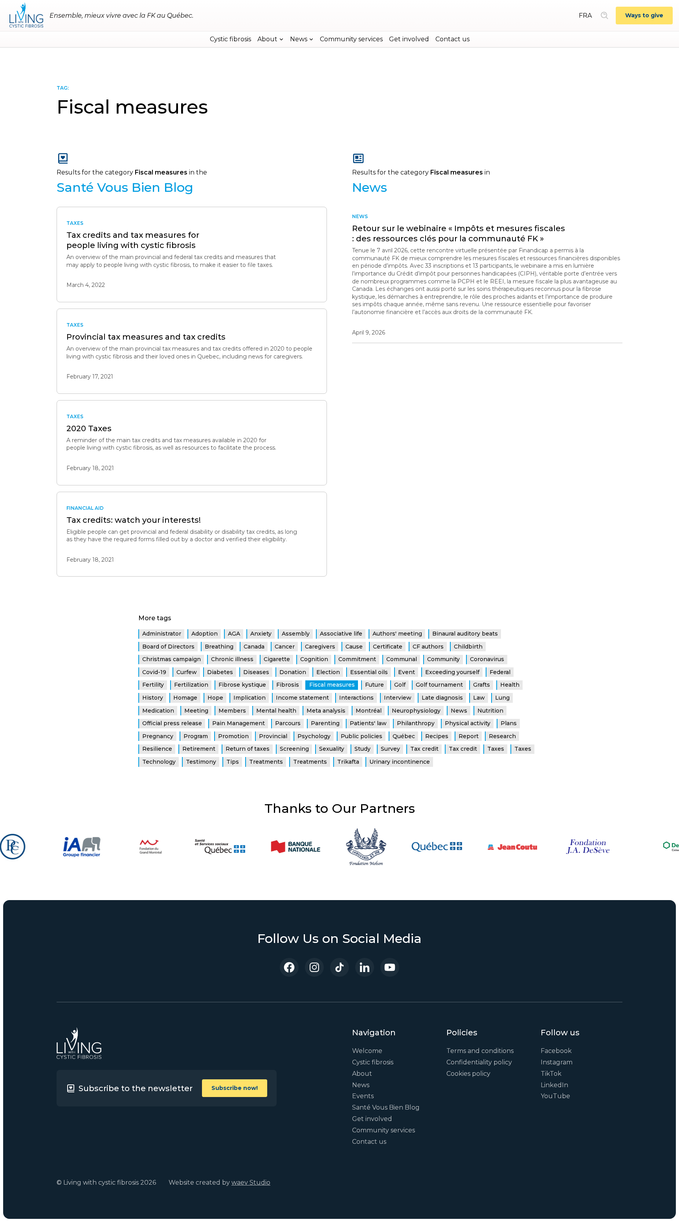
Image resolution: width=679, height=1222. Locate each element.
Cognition (314, 659)
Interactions (356, 697)
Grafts (481, 684)
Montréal (369, 710)
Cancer (285, 646)
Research (502, 736)
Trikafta (348, 761)
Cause (354, 646)
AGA (234, 633)
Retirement (198, 748)
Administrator (161, 633)
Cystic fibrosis (230, 39)
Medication (158, 710)
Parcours (288, 723)
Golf (400, 684)
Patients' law (368, 723)
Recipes (436, 736)
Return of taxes (248, 748)
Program (196, 736)
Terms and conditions (480, 1051)
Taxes (495, 748)
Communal (401, 659)
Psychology (313, 736)
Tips (232, 761)
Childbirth (468, 646)
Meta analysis (325, 710)
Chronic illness (232, 659)
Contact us (452, 39)
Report (469, 736)
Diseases (256, 672)
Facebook (556, 1051)
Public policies (361, 736)
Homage (185, 697)
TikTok (551, 1073)
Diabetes (220, 672)
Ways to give (644, 15)
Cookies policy (468, 1073)
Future (374, 684)
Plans (509, 723)
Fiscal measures (332, 684)
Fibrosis (287, 684)
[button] (270, 39)
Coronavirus (487, 659)
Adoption (204, 633)
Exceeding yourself (452, 672)
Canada (254, 646)
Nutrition (490, 710)
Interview (397, 697)
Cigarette (277, 659)
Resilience (157, 748)
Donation (292, 672)
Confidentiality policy (479, 1062)
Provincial (273, 736)
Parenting (325, 723)
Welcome (367, 1051)
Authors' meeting (397, 633)
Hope (215, 697)
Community (443, 659)
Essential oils (369, 672)
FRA (585, 15)
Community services (351, 39)
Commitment (357, 659)
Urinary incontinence (399, 761)
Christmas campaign (171, 659)
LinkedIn (554, 1085)
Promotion (233, 736)
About (362, 1073)
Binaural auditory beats (465, 633)
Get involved (409, 39)
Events (363, 1096)
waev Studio (250, 1182)
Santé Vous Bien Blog (386, 1107)
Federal (500, 672)
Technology (159, 761)
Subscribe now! (234, 1088)
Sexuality (331, 748)
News (459, 710)
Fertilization (191, 684)
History (152, 697)
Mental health (276, 710)
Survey (390, 748)
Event (406, 672)
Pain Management (238, 723)
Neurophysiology (416, 710)
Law (479, 697)
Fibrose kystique (242, 684)
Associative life (341, 633)
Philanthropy (416, 723)
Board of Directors (168, 646)
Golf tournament (439, 684)
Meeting (196, 710)
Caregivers (320, 646)
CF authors (428, 646)
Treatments (266, 761)
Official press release (172, 723)
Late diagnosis (442, 697)
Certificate (387, 646)
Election (328, 672)
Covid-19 (154, 672)
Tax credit (424, 748)
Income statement (302, 697)
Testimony (201, 761)
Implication (249, 697)
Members (232, 710)
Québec (404, 736)
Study (362, 748)
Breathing (219, 646)
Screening (294, 748)
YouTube (555, 1096)
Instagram (557, 1062)
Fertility (153, 684)
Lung (502, 697)
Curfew (186, 672)
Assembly (296, 633)
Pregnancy (157, 736)
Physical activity (467, 723)
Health (509, 684)
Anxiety (261, 633)
